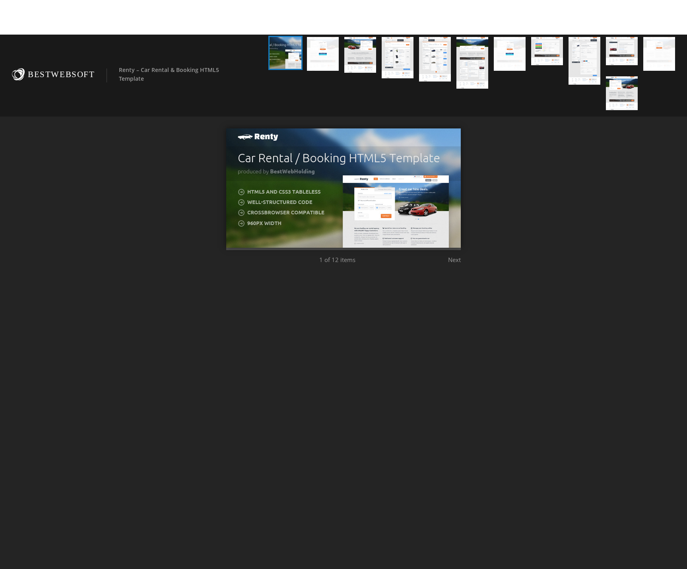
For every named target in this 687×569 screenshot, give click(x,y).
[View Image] (285, 53)
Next (454, 260)
